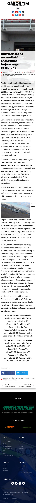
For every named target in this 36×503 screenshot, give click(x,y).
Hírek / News (31, 74)
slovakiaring (12, 76)
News (5, 437)
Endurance (17, 74)
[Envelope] (13, 15)
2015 (4, 74)
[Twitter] (20, 12)
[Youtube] (16, 12)
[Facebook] (13, 12)
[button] (18, 8)
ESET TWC (24, 74)
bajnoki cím (9, 74)
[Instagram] (23, 12)
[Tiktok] (23, 15)
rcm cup (5, 76)
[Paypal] (16, 15)
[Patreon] (20, 15)
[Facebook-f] (12, 483)
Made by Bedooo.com (10, 498)
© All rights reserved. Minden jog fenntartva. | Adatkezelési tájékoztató (17, 493)
